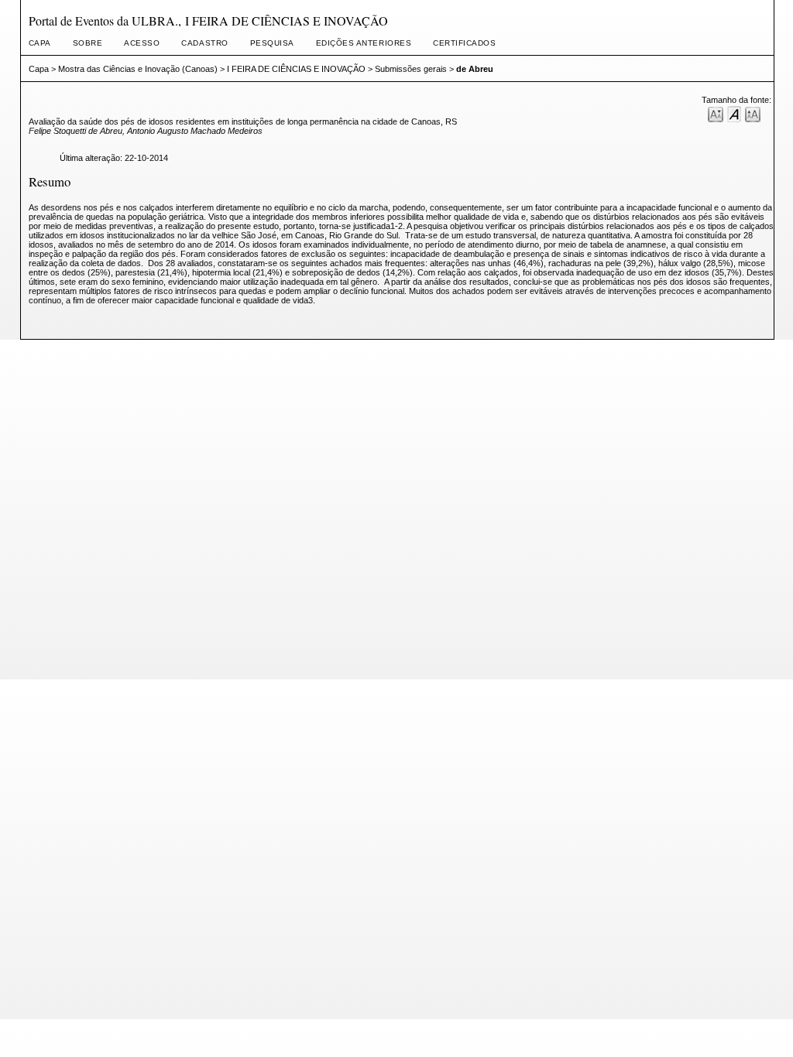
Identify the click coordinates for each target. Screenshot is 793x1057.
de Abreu (474, 69)
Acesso (142, 43)
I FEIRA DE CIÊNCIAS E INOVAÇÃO (296, 69)
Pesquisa (272, 43)
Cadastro (204, 43)
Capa (40, 43)
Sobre (88, 43)
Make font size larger (752, 113)
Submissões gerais (411, 69)
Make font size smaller (715, 113)
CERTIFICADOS (464, 43)
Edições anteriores (363, 43)
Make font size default (734, 113)
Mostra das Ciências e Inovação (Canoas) (138, 69)
